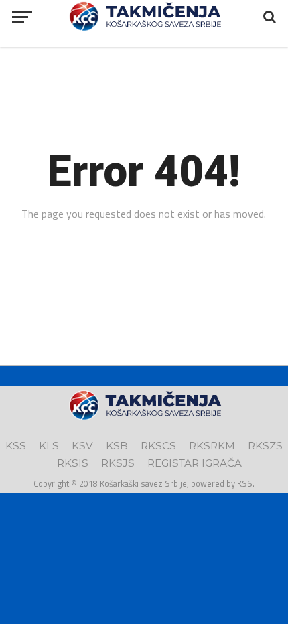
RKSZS (265, 445)
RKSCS (158, 445)
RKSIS (72, 463)
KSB (117, 445)
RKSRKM (212, 445)
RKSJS (118, 463)
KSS (15, 445)
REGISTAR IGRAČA (194, 463)
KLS (49, 445)
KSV (82, 445)
